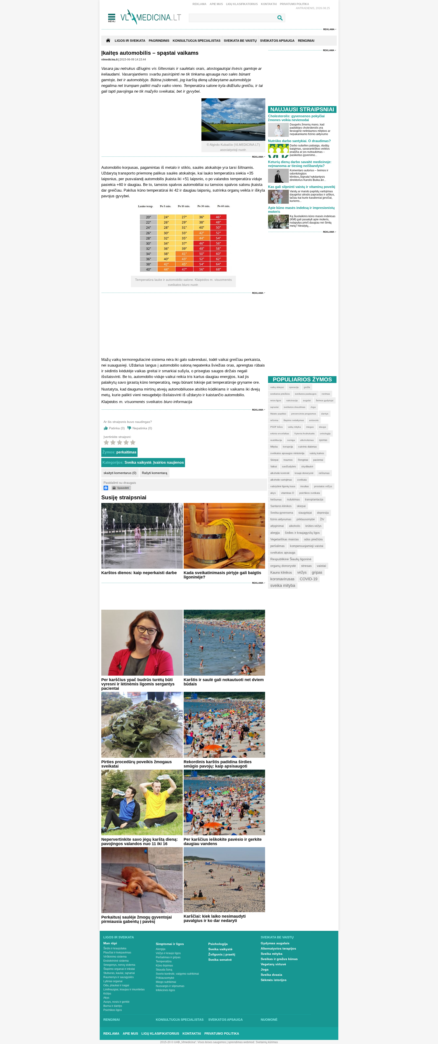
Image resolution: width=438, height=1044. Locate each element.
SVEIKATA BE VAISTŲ (240, 40)
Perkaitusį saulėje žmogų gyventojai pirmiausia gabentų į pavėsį (136, 919)
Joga (265, 969)
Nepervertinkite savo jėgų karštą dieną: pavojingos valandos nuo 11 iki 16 (139, 841)
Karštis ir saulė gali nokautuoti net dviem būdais (224, 681)
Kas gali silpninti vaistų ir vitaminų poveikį (301, 187)
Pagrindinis (159, 40)
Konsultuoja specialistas (179, 1019)
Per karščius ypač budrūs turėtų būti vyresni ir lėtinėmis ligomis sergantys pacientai (138, 684)
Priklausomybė (165, 977)
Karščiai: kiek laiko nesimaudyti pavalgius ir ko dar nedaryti (215, 918)
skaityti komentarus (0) (120, 473)
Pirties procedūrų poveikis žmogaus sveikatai (136, 764)
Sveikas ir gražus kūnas (279, 959)
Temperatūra (164, 961)
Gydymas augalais (275, 943)
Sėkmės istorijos (274, 980)
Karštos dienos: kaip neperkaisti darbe (139, 572)
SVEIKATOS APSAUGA (277, 40)
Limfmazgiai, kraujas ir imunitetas (124, 989)
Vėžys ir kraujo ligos (168, 953)
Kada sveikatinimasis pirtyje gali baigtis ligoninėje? (222, 574)
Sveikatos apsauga (225, 1019)
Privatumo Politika (294, 4)
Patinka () (117, 428)
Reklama (199, 4)
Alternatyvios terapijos (278, 948)
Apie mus (216, 4)
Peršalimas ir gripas (168, 957)
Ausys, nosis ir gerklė (116, 1001)
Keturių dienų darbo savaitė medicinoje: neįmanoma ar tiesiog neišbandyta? (299, 164)
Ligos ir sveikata (130, 40)
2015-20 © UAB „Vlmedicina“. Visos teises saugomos (193, 1042)
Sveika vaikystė (138, 462)
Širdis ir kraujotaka (114, 948)
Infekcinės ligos (165, 990)
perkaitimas (126, 452)
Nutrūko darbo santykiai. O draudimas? (299, 141)
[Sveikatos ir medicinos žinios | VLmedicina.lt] (151, 17)
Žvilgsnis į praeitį (221, 954)
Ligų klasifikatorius (242, 4)
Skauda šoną (164, 969)
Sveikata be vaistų (277, 937)
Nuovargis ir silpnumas (170, 986)
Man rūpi (110, 943)
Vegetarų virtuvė (273, 964)
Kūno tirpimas (164, 965)
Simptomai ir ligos (170, 944)
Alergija (160, 949)
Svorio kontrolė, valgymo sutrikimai (177, 973)
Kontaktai (269, 4)
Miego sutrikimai (166, 982)
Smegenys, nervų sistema (119, 964)
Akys (106, 997)
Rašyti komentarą (154, 473)
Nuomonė (269, 1019)
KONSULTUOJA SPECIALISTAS (196, 40)
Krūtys (107, 993)
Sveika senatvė (220, 959)
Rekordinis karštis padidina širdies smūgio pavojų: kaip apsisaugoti (218, 764)
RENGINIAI (306, 40)
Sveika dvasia (271, 974)
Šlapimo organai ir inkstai (119, 969)
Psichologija (218, 944)
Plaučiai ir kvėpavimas (117, 952)
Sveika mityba (271, 953)
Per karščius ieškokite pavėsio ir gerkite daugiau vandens (223, 841)
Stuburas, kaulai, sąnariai (119, 973)
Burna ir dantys (112, 1006)
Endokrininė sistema (116, 960)
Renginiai (111, 1019)
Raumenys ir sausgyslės (118, 977)
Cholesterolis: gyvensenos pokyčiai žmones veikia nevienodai (296, 118)
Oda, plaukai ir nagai (116, 985)
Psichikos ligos (112, 1010)
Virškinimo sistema (115, 956)
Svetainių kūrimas (267, 1042)
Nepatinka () (142, 428)
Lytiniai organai (113, 981)
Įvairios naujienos (168, 462)
